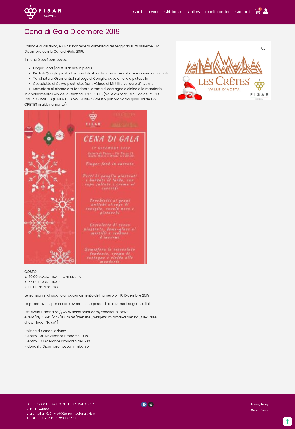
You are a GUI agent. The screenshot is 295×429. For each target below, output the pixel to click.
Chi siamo (172, 11)
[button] (263, 48)
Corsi (137, 11)
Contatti (242, 11)
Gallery (194, 11)
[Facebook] (144, 404)
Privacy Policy (259, 404)
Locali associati (217, 11)
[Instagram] (151, 404)
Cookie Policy (259, 410)
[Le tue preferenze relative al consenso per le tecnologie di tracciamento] (287, 421)
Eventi (154, 11)
